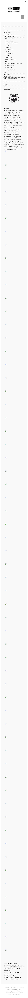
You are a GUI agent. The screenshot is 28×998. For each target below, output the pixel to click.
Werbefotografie (7, 89)
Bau (4, 27)
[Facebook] (25, 1)
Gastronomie (6, 74)
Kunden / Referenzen (12, 989)
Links (20, 989)
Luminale (7, 51)
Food (5, 72)
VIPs (5, 87)
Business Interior (7, 32)
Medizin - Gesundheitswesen (10, 78)
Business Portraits (8, 34)
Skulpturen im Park (9, 65)
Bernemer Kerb (8, 41)
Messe (5, 80)
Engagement (20, 987)
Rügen (6, 61)
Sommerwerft (8, 67)
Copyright (13, 987)
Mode (5, 82)
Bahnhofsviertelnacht (10, 39)
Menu (22, 17)
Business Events (7, 30)
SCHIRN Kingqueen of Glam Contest (13, 63)
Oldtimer (7, 55)
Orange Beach (8, 57)
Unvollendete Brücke (10, 69)
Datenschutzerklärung (17, 992)
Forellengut (7, 45)
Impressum (8, 992)
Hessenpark (8, 47)
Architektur (6, 25)
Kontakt (7, 987)
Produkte (6, 85)
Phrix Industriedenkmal (10, 59)
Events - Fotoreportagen (9, 36)
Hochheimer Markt (9, 49)
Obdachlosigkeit (9, 53)
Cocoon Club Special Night (11, 43)
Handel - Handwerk (8, 76)
